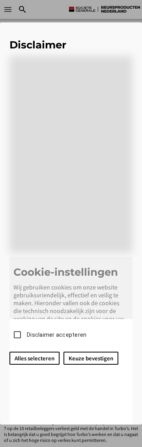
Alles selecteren (34, 358)
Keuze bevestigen (91, 358)
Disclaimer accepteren (56, 335)
